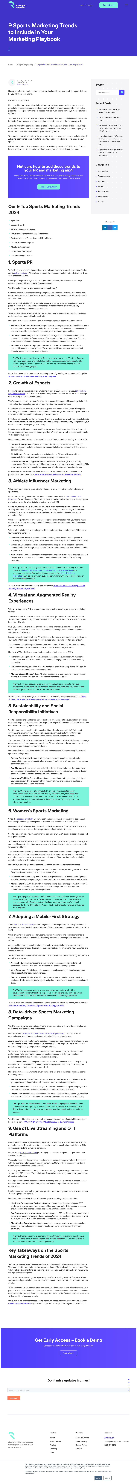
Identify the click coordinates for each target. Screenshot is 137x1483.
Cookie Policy (81, 1445)
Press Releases (103, 197)
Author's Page (21, 84)
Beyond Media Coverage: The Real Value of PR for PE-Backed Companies (110, 152)
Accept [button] (98, 1478)
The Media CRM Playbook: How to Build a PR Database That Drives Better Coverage (110, 128)
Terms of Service (82, 1438)
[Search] (121, 92)
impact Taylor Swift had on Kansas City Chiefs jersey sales (47, 570)
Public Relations (103, 191)
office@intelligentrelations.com (116, 1441)
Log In (90, 5)
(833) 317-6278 (110, 1445)
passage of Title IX (25, 819)
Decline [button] (107, 1478)
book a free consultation (19, 1303)
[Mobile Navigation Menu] (126, 5)
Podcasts (101, 202)
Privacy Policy (81, 1441)
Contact (79, 1449)
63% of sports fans (28, 1152)
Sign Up (83, 5)
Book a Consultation (49, 187)
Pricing (53, 1445)
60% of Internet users (24, 924)
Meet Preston (55, 1441)
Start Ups (101, 181)
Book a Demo (108, 5)
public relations (20, 273)
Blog (52, 1452)
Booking (53, 1449)
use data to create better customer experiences (43, 1033)
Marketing (101, 186)
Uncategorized (103, 171)
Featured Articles (104, 176)
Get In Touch (109, 1438)
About (52, 1438)
